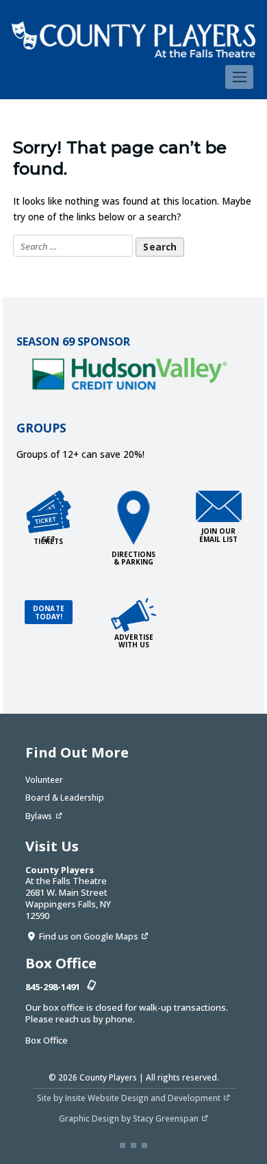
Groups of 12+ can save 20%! (80, 454)
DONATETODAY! (48, 612)
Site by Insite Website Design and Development (128, 1097)
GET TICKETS (48, 540)
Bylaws (38, 815)
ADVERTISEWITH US (133, 640)
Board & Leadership (64, 797)
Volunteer (44, 779)
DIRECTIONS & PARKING (133, 558)
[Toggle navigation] (239, 76)
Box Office (46, 1040)
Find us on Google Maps (88, 936)
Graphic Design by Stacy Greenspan (129, 1118)
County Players (108, 1077)
